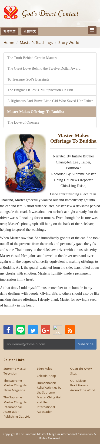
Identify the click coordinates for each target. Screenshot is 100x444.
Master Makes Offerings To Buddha (35, 112)
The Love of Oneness (23, 122)
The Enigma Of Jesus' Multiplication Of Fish (40, 90)
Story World (68, 42)
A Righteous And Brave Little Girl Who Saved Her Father (50, 101)
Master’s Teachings (36, 42)
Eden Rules (44, 368)
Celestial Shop (46, 376)
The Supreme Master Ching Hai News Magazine (15, 385)
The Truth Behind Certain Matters (32, 58)
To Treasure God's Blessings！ (30, 79)
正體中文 (30, 31)
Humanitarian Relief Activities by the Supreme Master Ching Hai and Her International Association (49, 397)
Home (8, 42)
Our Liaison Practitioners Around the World (82, 385)
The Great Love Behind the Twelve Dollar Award (43, 68)
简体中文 (9, 31)
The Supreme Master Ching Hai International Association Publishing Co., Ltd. (16, 407)
